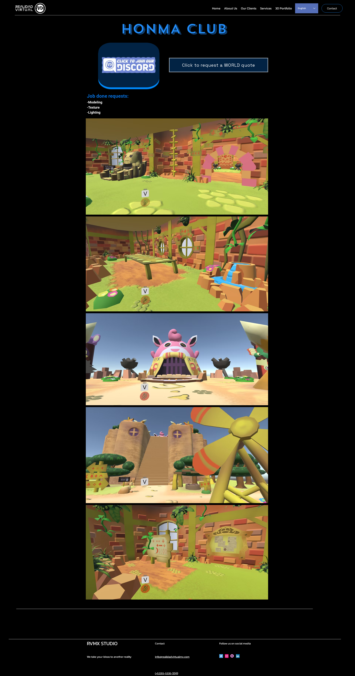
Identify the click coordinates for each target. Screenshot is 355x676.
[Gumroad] (232, 656)
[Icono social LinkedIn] (238, 656)
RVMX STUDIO (102, 643)
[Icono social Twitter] (221, 656)
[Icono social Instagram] (227, 656)
